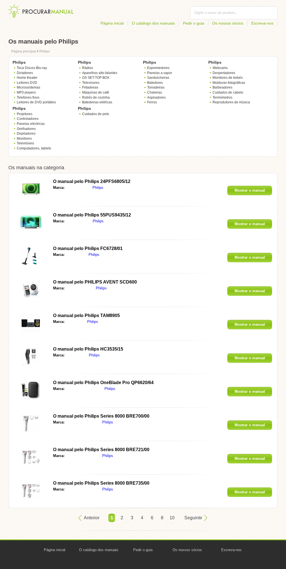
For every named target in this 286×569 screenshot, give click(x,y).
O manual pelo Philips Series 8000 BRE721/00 (101, 449)
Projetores (24, 114)
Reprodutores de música (231, 102)
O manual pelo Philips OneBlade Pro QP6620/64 (103, 382)
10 (172, 517)
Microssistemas (28, 87)
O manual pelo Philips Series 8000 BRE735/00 (101, 483)
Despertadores (224, 73)
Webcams (220, 68)
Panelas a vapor (159, 73)
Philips (97, 187)
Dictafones (25, 73)
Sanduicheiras (158, 78)
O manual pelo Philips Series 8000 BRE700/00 (101, 416)
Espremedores (158, 68)
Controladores (28, 119)
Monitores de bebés (228, 78)
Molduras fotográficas (229, 83)
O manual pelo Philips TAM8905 (86, 315)
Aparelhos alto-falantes (99, 73)
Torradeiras (156, 87)
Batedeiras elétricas (97, 102)
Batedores (155, 83)
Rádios (87, 68)
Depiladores (26, 133)
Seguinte (193, 517)
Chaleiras (154, 92)
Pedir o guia (193, 23)
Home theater (27, 78)
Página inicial (112, 23)
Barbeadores (222, 87)
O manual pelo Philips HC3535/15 (88, 349)
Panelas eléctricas (31, 124)
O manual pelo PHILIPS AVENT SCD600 (95, 282)
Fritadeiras (90, 87)
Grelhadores (26, 129)
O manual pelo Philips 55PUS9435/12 (92, 215)
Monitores (24, 139)
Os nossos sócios (227, 23)
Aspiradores (156, 97)
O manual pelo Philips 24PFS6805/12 (91, 181)
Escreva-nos (262, 23)
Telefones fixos (28, 97)
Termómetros (222, 97)
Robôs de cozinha (96, 97)
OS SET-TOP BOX (95, 78)
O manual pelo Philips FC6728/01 (88, 248)
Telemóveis (25, 143)
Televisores (90, 83)
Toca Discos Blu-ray (32, 68)
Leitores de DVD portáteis (36, 102)
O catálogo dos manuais (153, 23)
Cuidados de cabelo (228, 92)
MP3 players (26, 92)
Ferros (152, 102)
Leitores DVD (27, 83)
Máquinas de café (95, 92)
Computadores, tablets (34, 148)
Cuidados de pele (95, 114)
